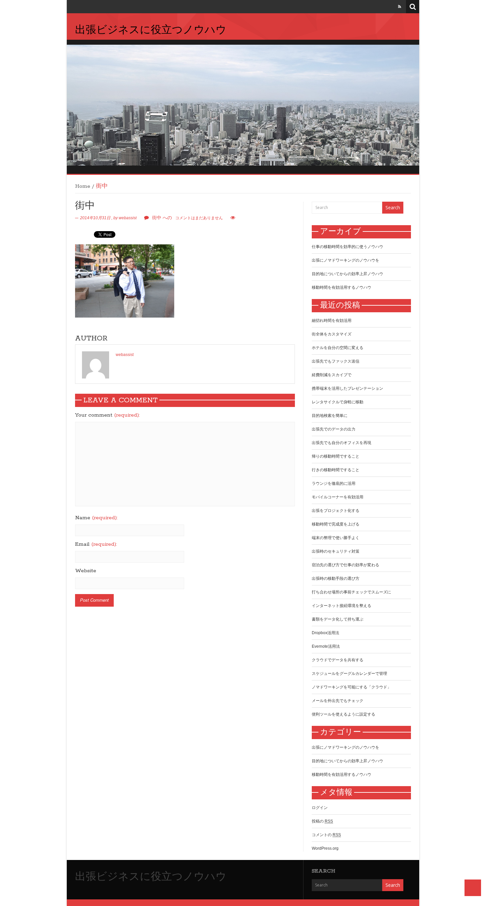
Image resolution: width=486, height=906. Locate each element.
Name (96, 518)
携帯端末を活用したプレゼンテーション (347, 388)
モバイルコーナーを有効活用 (337, 497)
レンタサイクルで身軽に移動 (337, 402)
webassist (128, 218)
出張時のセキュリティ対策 (335, 551)
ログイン (320, 807)
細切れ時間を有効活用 (331, 320)
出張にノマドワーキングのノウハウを (345, 260)
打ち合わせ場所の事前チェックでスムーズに (351, 592)
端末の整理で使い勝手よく (335, 537)
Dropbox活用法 (325, 632)
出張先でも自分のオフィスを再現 (341, 442)
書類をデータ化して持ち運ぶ (337, 619)
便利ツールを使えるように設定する (343, 714)
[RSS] (399, 6)
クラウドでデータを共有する (337, 660)
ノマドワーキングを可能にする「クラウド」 (351, 687)
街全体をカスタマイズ (331, 334)
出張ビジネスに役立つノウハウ (150, 30)
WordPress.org (325, 848)
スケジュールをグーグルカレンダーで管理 (349, 673)
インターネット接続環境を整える (341, 605)
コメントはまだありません (187, 218)
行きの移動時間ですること (335, 470)
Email (96, 544)
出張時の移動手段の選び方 (335, 578)
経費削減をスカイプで (331, 375)
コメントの (326, 834)
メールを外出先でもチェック (337, 700)
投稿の (322, 821)
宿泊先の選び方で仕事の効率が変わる (345, 565)
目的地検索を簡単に (329, 415)
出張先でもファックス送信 (335, 361)
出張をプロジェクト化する (335, 510)
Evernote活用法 (326, 646)
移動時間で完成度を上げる (335, 524)
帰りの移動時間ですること (335, 456)
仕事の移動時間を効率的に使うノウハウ (347, 246)
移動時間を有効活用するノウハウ (341, 287)
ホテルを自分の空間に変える (337, 347)
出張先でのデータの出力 (333, 429)
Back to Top (473, 888)
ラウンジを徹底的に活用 (333, 483)
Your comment (107, 415)
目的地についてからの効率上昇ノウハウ (347, 274)
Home (82, 186)
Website (85, 571)
